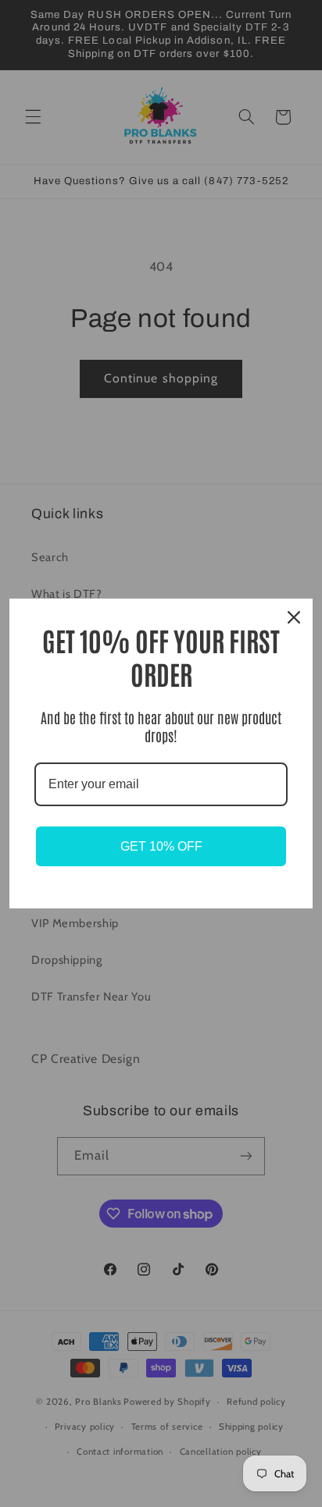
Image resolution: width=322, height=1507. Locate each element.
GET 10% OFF (161, 846)
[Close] (294, 617)
